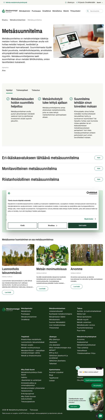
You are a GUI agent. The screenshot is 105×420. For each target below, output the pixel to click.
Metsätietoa (57, 11)
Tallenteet (53, 364)
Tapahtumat (53, 378)
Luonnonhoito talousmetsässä (32, 342)
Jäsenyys (70, 2)
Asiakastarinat (82, 342)
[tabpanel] (52, 118)
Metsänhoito (26, 311)
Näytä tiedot (88, 219)
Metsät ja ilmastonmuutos (31, 356)
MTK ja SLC (53, 353)
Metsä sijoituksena (84, 317)
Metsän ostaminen (84, 322)
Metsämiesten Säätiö (57, 317)
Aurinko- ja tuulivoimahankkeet (89, 311)
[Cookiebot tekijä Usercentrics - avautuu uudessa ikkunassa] (88, 193)
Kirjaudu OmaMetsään (86, 2)
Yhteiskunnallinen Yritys (86, 353)
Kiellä (23, 225)
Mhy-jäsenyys (54, 339)
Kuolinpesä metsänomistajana (60, 314)
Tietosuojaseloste (28, 402)
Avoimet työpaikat (56, 372)
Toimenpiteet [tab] (22, 90)
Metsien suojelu (27, 345)
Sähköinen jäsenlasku (57, 361)
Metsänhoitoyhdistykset (86, 345)
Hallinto (24, 377)
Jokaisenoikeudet (56, 311)
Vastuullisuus (82, 350)
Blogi (51, 375)
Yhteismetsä (54, 328)
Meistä (66, 11)
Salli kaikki (82, 225)
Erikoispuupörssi (27, 394)
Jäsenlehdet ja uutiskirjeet (31, 380)
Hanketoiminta (26, 391)
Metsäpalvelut (24, 11)
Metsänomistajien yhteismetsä (33, 388)
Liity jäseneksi (54, 345)
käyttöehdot (53, 413)
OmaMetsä (46, 11)
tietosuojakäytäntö (41, 413)
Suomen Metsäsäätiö (57, 322)
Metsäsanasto (54, 319)
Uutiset (52, 381)
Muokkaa (51, 225)
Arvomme (80, 339)
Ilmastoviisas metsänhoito (31, 339)
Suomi (99, 2)
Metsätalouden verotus (86, 325)
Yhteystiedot (75, 11)
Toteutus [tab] (36, 90)
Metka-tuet (81, 314)
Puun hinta (81, 330)
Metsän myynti (82, 319)
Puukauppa (36, 11)
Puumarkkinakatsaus (85, 328)
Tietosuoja (34, 410)
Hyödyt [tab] (9, 90)
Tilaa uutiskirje (82, 348)
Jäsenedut (53, 342)
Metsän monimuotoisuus (30, 348)
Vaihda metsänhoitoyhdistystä (16, 2)
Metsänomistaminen (29, 317)
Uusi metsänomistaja (57, 325)
